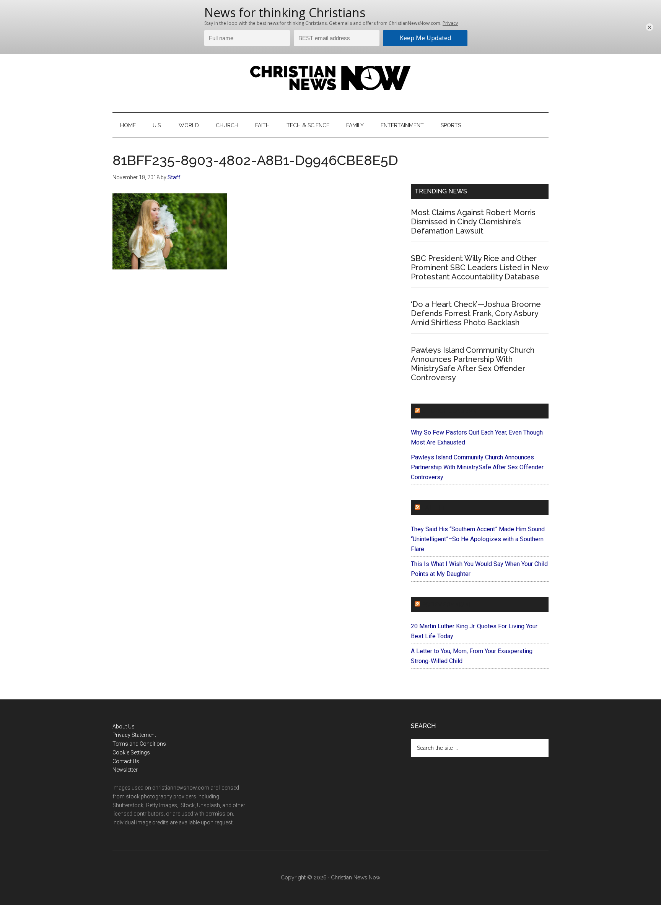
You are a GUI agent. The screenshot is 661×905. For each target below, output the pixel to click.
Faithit (433, 507)
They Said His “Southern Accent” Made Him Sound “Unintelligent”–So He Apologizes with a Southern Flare (478, 539)
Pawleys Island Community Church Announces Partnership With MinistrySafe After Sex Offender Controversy (472, 363)
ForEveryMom (446, 604)
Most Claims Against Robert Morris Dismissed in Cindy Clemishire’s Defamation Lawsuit (473, 221)
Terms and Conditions (139, 744)
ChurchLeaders (449, 411)
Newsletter (125, 770)
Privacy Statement (134, 735)
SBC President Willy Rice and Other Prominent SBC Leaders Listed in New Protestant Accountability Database (479, 267)
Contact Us (125, 761)
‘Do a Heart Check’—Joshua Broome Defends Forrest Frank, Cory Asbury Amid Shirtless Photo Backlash (476, 313)
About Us (123, 726)
